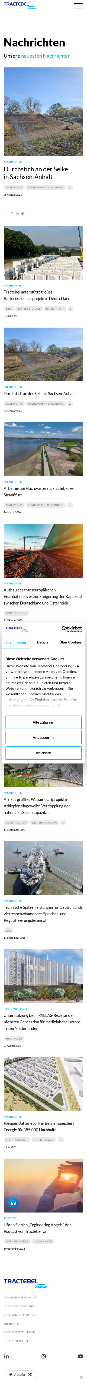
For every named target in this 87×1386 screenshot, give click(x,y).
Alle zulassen (43, 722)
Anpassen (41, 737)
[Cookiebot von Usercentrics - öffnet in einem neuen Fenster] (62, 629)
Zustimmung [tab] (15, 642)
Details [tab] (42, 642)
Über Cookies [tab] (70, 642)
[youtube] (80, 1356)
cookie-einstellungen (19, 1332)
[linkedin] (6, 1356)
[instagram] (43, 1356)
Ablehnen (43, 753)
